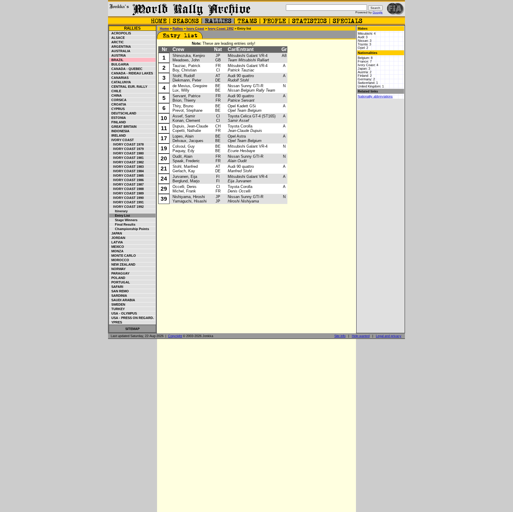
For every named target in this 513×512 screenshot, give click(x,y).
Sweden (117, 304)
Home (164, 28)
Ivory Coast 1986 (127, 180)
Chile (115, 91)
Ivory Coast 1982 (127, 162)
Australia (120, 51)
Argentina (120, 46)
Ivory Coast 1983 (127, 166)
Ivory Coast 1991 (127, 202)
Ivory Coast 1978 (127, 144)
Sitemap (132, 329)
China (116, 95)
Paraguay (119, 273)
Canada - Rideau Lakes (131, 73)
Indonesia (119, 131)
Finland (118, 122)
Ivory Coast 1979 (127, 149)
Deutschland (123, 113)
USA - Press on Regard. (132, 318)
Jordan (117, 238)
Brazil (117, 60)
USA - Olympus (123, 313)
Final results (122, 224)
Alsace (117, 37)
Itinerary (119, 211)
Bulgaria (119, 64)
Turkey (117, 309)
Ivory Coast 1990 (127, 198)
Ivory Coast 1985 (127, 175)
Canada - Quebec (126, 69)
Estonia (118, 117)
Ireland (118, 135)
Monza (117, 251)
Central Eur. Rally (128, 86)
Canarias (119, 77)
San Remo (119, 291)
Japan (116, 233)
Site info (340, 336)
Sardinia (118, 295)
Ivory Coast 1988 (127, 189)
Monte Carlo (123, 255)
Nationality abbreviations (375, 96)
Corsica (118, 100)
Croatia (118, 104)
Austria (118, 55)
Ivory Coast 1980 (127, 153)
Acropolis (120, 33)
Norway (118, 269)
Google (378, 12)
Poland (117, 278)
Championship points (129, 229)
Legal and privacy (388, 336)
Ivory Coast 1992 (127, 206)
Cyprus (117, 109)
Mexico (117, 246)
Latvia (116, 242)
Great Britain (123, 126)
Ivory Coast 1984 (127, 171)
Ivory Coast (122, 140)
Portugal (120, 282)
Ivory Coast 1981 (127, 157)
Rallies (132, 28)
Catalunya (120, 82)
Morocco (119, 260)
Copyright (175, 336)
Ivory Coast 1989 (127, 193)
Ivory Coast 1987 (127, 184)
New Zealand (122, 264)
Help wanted (361, 336)
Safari (116, 286)
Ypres (116, 322)
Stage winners (123, 220)
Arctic (117, 42)
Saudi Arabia (122, 300)
